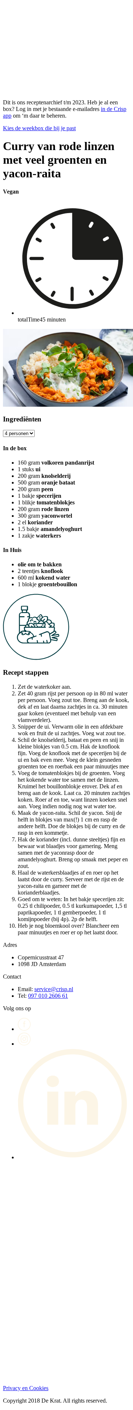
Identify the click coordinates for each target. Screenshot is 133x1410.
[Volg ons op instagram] (24, 1044)
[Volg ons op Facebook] (24, 1029)
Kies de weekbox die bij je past (39, 128)
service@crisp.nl (53, 989)
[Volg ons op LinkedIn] (74, 1157)
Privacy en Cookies (25, 1388)
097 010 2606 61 (48, 996)
